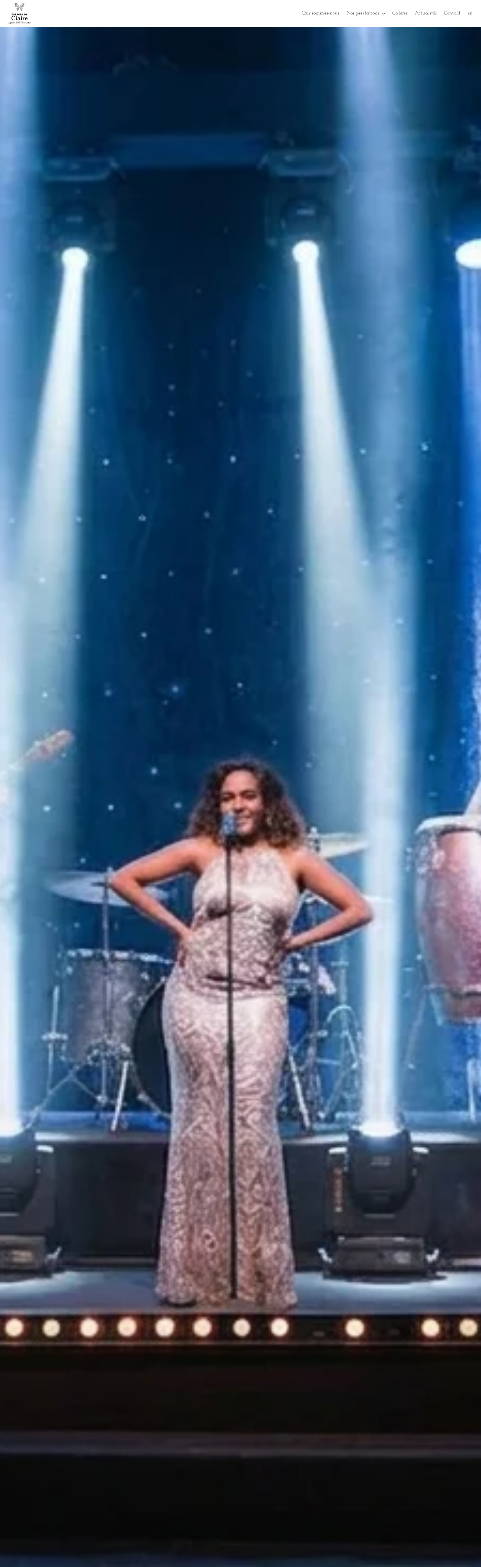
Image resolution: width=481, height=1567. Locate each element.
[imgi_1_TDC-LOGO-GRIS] (19, 5)
